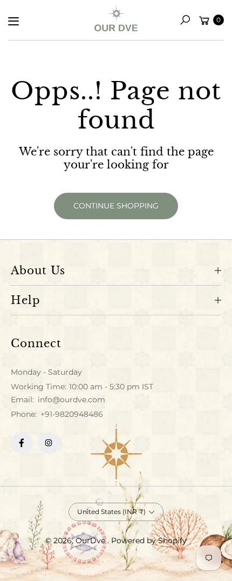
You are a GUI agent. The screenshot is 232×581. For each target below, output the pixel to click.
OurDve (91, 540)
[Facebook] (21, 443)
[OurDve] (116, 18)
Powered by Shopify (149, 540)
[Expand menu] (13, 21)
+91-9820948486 (71, 414)
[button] (185, 20)
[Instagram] (48, 443)
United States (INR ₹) (111, 512)
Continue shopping (116, 206)
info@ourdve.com (70, 399)
